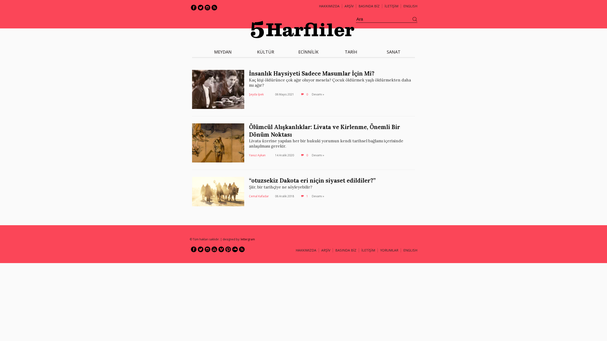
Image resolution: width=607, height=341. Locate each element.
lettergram (248, 239)
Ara (415, 19)
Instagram (207, 7)
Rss (214, 7)
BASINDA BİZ (369, 6)
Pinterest (228, 249)
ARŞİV (349, 6)
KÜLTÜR (265, 52)
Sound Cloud (235, 249)
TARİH (351, 52)
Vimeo (221, 249)
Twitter (200, 7)
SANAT (393, 52)
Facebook (194, 7)
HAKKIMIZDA (306, 250)
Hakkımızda (329, 6)
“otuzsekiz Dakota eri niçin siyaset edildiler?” (312, 180)
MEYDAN (223, 52)
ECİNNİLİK (308, 52)
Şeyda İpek (256, 94)
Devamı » (318, 94)
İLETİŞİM (391, 6)
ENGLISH (410, 6)
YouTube (214, 249)
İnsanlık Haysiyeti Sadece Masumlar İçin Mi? (311, 73)
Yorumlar (389, 250)
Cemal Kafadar (259, 196)
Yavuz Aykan (257, 155)
